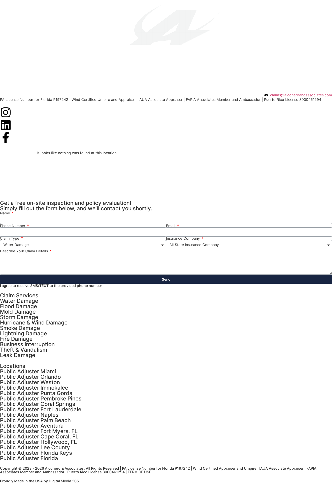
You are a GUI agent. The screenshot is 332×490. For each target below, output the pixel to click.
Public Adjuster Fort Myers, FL (39, 431)
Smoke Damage (20, 328)
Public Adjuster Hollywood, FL (38, 442)
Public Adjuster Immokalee (34, 387)
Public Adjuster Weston (30, 382)
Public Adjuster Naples (29, 415)
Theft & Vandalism (23, 349)
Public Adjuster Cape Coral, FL (39, 436)
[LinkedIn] (5, 125)
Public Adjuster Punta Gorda (36, 393)
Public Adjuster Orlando (30, 377)
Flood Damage (18, 306)
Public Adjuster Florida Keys (36, 453)
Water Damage (19, 301)
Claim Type (10, 238)
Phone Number (13, 225)
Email (171, 225)
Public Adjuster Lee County (35, 447)
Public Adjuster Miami (28, 371)
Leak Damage (17, 355)
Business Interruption (27, 344)
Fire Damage (16, 339)
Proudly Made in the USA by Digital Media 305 (39, 481)
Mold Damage (18, 311)
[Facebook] (5, 137)
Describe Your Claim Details (24, 251)
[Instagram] (5, 112)
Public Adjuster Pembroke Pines (41, 398)
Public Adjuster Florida (29, 458)
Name (5, 213)
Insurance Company (183, 238)
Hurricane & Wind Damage (34, 322)
